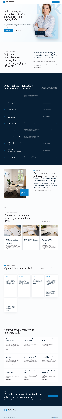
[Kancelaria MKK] (9, 2)
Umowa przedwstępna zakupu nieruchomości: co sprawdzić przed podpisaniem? (12, 241)
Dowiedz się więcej (9, 351)
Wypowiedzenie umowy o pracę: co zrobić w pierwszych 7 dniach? (31, 240)
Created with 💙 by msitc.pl (54, 417)
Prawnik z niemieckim (19, 30)
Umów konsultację (8, 30)
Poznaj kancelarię (37, 67)
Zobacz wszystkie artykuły (46, 221)
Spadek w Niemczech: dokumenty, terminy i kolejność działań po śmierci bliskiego (49, 241)
